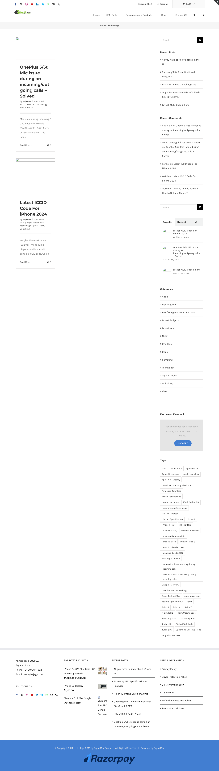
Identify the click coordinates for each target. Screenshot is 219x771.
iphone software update (173, 536)
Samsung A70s (169, 618)
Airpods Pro (176, 468)
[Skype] (42, 695)
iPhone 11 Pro (185, 525)
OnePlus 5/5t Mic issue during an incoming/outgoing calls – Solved (182, 130)
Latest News (39, 222)
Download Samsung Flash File (176, 485)
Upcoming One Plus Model (189, 630)
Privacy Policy (169, 669)
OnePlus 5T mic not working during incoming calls (179, 576)
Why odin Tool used (171, 635)
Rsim (189, 601)
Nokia (165, 336)
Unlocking (24, 229)
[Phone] (56, 695)
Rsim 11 (165, 607)
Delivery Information (173, 684)
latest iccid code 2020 (173, 547)
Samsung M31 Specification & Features (130, 683)
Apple (29, 222)
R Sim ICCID (167, 613)
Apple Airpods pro (170, 474)
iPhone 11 (191, 519)
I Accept (183, 443)
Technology (42, 104)
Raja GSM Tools (102, 748)
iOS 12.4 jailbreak (170, 513)
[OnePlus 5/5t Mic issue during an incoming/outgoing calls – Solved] (35, 48)
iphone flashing (169, 530)
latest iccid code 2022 (173, 553)
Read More (25, 145)
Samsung (167, 359)
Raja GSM (27, 101)
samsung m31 (187, 618)
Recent (181, 222)
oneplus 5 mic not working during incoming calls (178, 566)
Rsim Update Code (187, 613)
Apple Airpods (193, 468)
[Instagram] (27, 695)
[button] (204, 15)
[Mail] (51, 695)
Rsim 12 (177, 607)
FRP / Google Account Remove (178, 312)
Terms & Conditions (173, 708)
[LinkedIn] (37, 695)
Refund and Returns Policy (176, 700)
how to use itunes (170, 502)
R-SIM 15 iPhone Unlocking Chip (179, 84)
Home (103, 25)
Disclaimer (168, 692)
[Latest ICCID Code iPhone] (167, 270)
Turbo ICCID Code (184, 624)
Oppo (165, 351)
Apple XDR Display (171, 480)
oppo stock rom (192, 596)
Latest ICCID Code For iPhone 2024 (33, 208)
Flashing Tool (169, 304)
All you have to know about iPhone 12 (132, 671)
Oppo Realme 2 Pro (171, 596)
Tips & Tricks (26, 107)
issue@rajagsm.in (33, 674)
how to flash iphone (171, 496)
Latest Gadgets (170, 320)
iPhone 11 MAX (168, 525)
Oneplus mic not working (174, 590)
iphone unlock (169, 542)
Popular (167, 222)
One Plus (31, 104)
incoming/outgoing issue (174, 508)
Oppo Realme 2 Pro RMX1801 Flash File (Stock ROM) (132, 704)
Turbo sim (167, 630)
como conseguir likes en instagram (181, 142)
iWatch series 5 (187, 542)
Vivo (164, 391)
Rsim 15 (188, 607)
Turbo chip (167, 624)
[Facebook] (17, 695)
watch (165, 176)
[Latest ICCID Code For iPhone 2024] (35, 176)
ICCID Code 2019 (191, 502)
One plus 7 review (170, 585)
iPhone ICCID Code (190, 530)
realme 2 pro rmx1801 (172, 601)
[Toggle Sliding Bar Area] (216, 3)
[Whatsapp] (47, 695)
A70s (164, 468)
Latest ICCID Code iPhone (176, 104)
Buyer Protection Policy (174, 676)
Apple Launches (191, 474)
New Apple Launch (171, 558)
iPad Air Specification (172, 519)
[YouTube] (32, 695)
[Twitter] (22, 695)
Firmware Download (171, 491)
